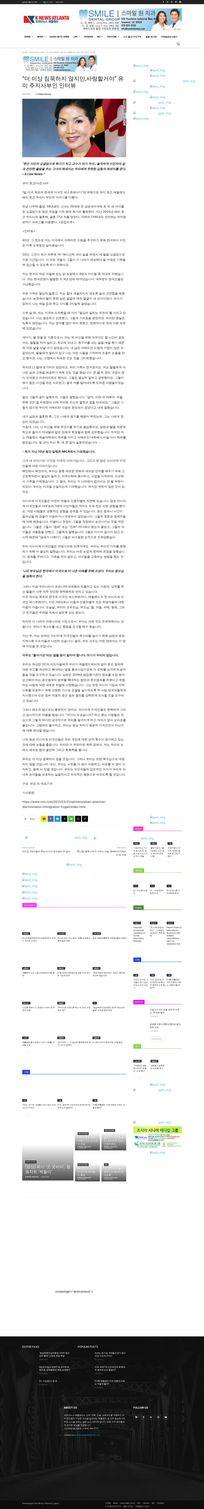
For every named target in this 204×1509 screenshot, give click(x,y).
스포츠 (25, 1038)
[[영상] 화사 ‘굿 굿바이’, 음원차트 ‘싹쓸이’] (47, 1151)
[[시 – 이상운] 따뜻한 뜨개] (157, 882)
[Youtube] (180, 2)
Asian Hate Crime (36, 52)
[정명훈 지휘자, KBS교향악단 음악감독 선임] (140, 1028)
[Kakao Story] (44, 819)
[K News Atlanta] (33, 94)
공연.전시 (26, 1003)
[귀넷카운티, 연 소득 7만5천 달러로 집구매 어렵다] (175, 840)
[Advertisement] (74, 1224)
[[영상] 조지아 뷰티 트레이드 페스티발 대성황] (113, 1166)
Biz (94, 1003)
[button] (178, 43)
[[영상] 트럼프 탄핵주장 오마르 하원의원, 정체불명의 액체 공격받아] (29, 1371)
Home (24, 52)
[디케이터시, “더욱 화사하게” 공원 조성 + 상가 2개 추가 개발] (140, 840)
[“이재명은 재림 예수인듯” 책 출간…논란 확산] (140, 1057)
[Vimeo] (176, 2)
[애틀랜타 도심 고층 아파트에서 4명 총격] (39, 958)
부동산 (136, 843)
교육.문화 (61, 933)
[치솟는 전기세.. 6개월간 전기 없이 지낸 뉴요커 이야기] (39, 1090)
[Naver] (71, 819)
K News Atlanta (44, 94)
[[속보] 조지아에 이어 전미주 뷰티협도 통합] (87, 1166)
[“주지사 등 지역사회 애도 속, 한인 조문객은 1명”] (74, 992)
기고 (135, 886)
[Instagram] (167, 2)
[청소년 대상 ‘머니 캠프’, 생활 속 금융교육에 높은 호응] (74, 923)
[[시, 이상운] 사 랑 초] (140, 882)
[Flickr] (151, 1417)
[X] (172, 2)
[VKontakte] (166, 1417)
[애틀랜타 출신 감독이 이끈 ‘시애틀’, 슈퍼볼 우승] (39, 1027)
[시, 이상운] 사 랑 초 (48, 1381)
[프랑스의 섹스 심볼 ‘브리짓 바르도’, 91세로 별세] (140, 1013)
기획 (24, 1100)
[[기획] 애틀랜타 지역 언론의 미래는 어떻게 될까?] (109, 1090)
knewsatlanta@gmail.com (87, 1435)
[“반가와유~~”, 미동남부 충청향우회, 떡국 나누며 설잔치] (74, 1027)
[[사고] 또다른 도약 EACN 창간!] (174, 882)
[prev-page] (24, 1052)
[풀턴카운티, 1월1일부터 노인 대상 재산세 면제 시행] (158, 840)
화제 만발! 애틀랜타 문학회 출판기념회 (109, 938)
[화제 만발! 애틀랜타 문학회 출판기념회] (109, 923)
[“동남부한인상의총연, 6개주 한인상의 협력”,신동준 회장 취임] (109, 992)
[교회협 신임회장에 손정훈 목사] (158, 1057)
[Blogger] (136, 1417)
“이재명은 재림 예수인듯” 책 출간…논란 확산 (140, 1068)
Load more (156, 1039)
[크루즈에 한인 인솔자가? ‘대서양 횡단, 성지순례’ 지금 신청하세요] (113, 1135)
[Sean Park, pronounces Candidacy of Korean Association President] (140, 919)
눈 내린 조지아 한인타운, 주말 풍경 (107, 1042)
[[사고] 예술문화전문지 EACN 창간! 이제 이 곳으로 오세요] (39, 923)
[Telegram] (57, 819)
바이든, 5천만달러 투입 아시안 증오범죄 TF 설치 (46, 851)
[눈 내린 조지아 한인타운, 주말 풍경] (109, 1027)
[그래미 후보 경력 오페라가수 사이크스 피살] (87, 1135)
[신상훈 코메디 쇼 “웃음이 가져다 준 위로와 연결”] (39, 992)
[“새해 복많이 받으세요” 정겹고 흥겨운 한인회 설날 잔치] (109, 958)
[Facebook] (163, 2)
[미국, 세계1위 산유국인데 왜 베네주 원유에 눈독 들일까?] (74, 1090)
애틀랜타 (26, 933)
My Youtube (30, 1162)
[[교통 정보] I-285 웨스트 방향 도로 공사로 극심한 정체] (74, 958)
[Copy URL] (85, 819)
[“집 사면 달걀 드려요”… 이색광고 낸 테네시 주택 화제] (157, 919)
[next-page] (29, 1052)
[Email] (78, 819)
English (137, 923)
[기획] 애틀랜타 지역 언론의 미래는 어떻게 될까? (174, 982)
